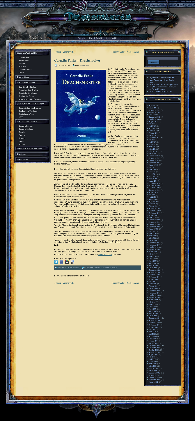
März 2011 (153, 176)
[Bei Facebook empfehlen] (61, 262)
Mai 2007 (152, 258)
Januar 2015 (153, 107)
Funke (114, 267)
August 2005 (153, 299)
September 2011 (154, 162)
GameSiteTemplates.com (102, 404)
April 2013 (153, 128)
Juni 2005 (152, 304)
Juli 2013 (152, 123)
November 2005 (154, 293)
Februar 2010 (153, 206)
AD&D (21, 117)
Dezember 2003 (154, 345)
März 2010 (153, 203)
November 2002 (154, 375)
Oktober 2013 (154, 119)
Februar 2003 (153, 368)
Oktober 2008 (154, 224)
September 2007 (154, 249)
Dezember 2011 (154, 155)
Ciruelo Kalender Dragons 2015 (160, 91)
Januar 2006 (153, 288)
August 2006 (153, 279)
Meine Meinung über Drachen (30, 99)
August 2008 (153, 229)
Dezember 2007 (154, 242)
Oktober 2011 (154, 160)
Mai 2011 (152, 171)
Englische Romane (26, 126)
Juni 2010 (152, 197)
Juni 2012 (152, 142)
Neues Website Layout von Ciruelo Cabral (161, 81)
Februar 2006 (153, 286)
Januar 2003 (153, 370)
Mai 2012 (152, 144)
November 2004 (154, 320)
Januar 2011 (153, 181)
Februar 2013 (153, 133)
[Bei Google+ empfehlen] (67, 262)
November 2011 (154, 158)
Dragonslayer (85, 65)
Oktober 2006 (154, 274)
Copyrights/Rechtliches (27, 87)
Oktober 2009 (154, 210)
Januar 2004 (153, 343)
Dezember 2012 (154, 137)
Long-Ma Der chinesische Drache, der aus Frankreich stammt (162, 87)
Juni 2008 (152, 233)
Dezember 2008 (154, 219)
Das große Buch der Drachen (30, 108)
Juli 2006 (152, 281)
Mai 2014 (152, 114)
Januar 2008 (153, 240)
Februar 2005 (153, 313)
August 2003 (153, 354)
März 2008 (153, 238)
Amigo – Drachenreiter (65, 52)
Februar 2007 (153, 265)
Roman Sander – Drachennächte (125, 52)
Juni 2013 (152, 126)
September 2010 (154, 190)
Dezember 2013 (154, 117)
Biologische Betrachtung (28, 93)
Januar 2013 (153, 135)
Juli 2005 (152, 302)
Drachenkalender (25, 70)
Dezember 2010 (154, 183)
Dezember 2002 (154, 372)
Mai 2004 (152, 334)
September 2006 (154, 277)
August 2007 (153, 251)
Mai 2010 (152, 199)
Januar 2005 (153, 315)
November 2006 (154, 272)
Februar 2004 (153, 341)
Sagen (21, 141)
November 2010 (154, 185)
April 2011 (153, 174)
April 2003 (153, 363)
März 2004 (153, 338)
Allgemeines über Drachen (28, 90)
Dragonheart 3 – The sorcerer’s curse (162, 77)
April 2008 (153, 235)
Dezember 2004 (154, 318)
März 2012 (153, 149)
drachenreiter (106, 267)
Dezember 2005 (154, 290)
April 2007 (153, 261)
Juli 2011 (152, 167)
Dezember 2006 (154, 270)
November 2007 (154, 245)
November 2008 (154, 222)
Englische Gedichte (26, 129)
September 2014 (154, 112)
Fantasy (22, 135)
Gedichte (22, 132)
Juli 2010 (152, 194)
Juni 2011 (152, 169)
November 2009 (154, 208)
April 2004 (153, 336)
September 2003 (154, 352)
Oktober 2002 (154, 377)
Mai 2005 (152, 306)
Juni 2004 (152, 331)
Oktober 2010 (154, 187)
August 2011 (153, 165)
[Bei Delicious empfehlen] (72, 262)
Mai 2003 (152, 361)
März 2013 (153, 130)
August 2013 (153, 121)
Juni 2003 (152, 359)
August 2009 (153, 215)
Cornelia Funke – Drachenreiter (77, 60)
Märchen (22, 144)
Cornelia (97, 267)
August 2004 (153, 327)
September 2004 (154, 325)
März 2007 (153, 263)
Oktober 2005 (154, 295)
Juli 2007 (152, 254)
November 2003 (154, 347)
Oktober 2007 (154, 247)
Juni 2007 (152, 256)
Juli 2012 (152, 139)
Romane (22, 138)
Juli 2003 (152, 357)
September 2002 (154, 379)
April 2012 (153, 146)
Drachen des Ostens (26, 96)
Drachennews (24, 57)
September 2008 (154, 226)
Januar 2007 (153, 267)
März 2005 (153, 311)
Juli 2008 (152, 231)
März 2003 (153, 366)
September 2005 (154, 297)
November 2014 (154, 110)
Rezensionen (23, 60)
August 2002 (153, 382)
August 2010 (153, 192)
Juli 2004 (152, 329)
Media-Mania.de (105, 255)
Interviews (22, 66)
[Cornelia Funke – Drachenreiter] (56, 262)
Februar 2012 (153, 151)
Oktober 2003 (154, 350)
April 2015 (153, 105)
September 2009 (154, 213)
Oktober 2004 (154, 322)
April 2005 (153, 309)
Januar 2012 (153, 153)
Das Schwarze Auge (26, 114)
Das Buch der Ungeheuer (28, 111)
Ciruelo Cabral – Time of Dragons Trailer (163, 84)
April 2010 (153, 201)
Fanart (21, 73)
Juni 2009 (152, 217)
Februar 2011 (153, 178)
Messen (22, 63)
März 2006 (153, 283)
